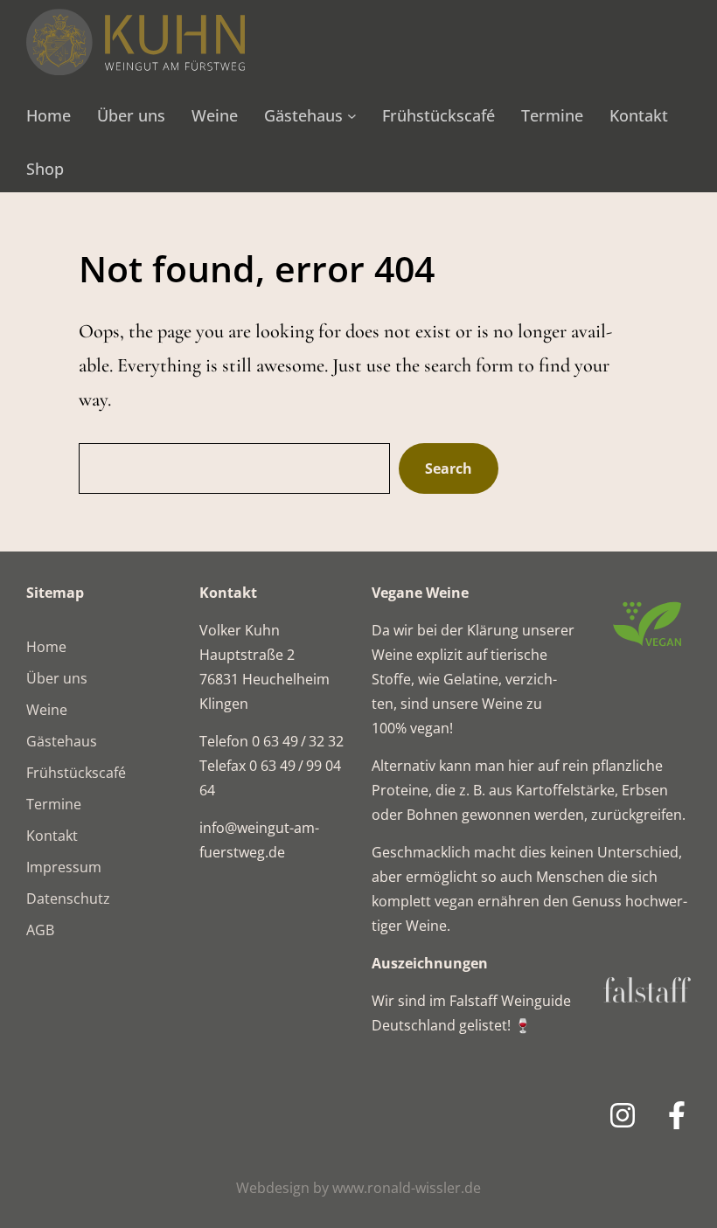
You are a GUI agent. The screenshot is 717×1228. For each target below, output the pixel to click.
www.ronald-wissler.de (406, 1187)
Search (448, 468)
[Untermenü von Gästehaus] (352, 116)
